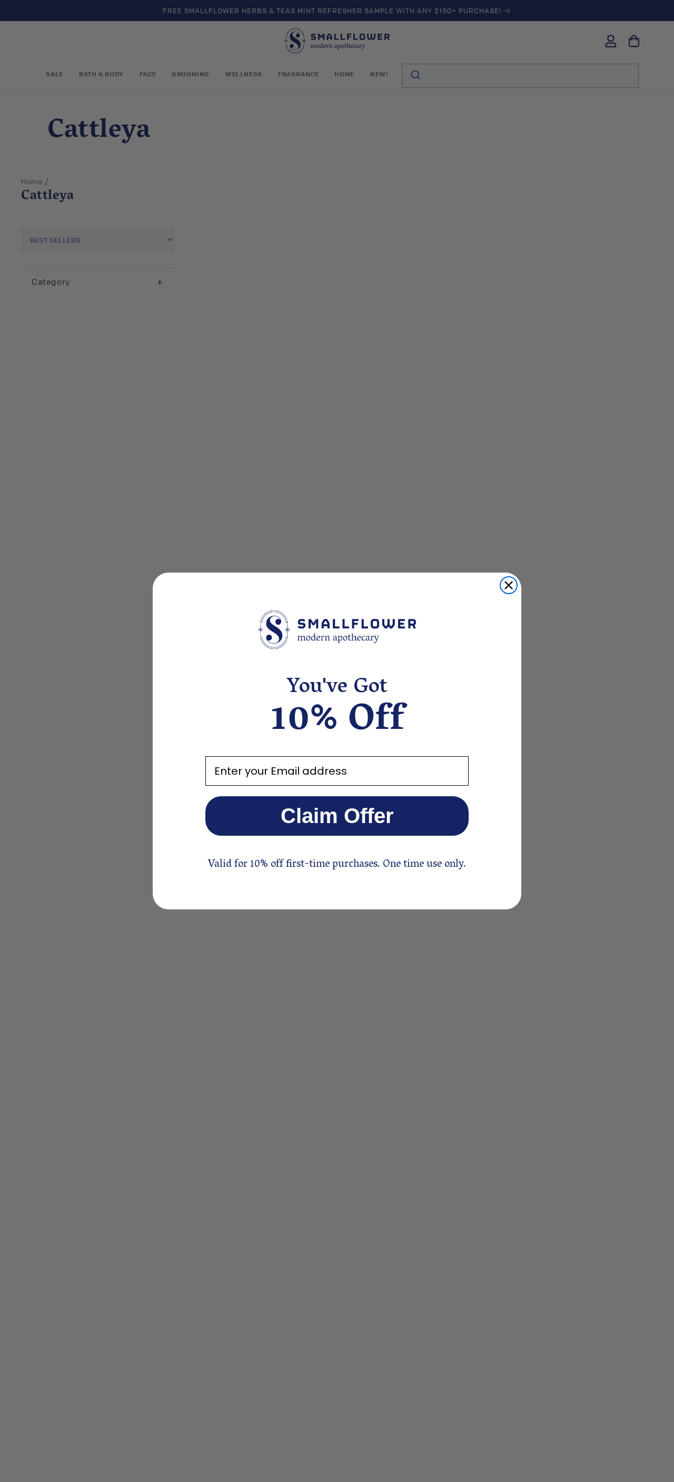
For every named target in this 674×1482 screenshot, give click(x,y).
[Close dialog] (508, 585)
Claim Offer (337, 815)
